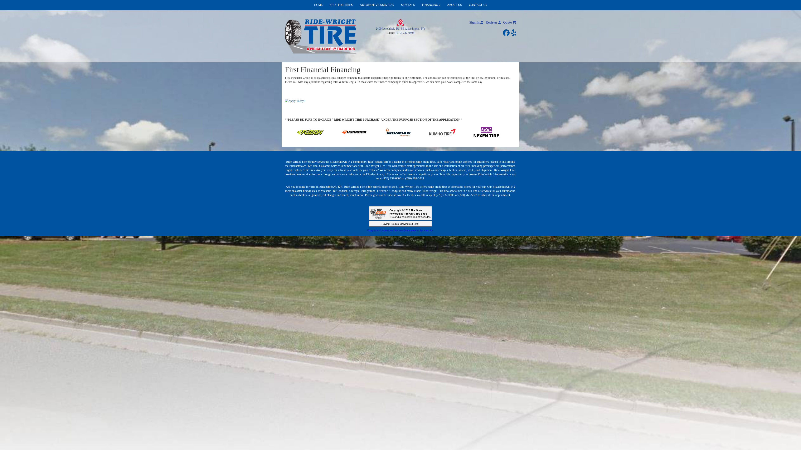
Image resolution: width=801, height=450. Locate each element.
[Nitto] (343, 131)
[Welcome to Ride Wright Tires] (321, 36)
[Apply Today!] (295, 100)
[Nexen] (299, 131)
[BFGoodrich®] (488, 131)
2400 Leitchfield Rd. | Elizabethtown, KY (400, 28)
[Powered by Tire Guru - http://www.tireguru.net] (378, 213)
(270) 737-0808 (405, 32)
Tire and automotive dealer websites (410, 215)
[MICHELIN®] (444, 131)
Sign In (474, 22)
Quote (508, 22)
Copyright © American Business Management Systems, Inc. (400, 230)
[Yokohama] (387, 131)
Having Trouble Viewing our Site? (400, 223)
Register (492, 22)
